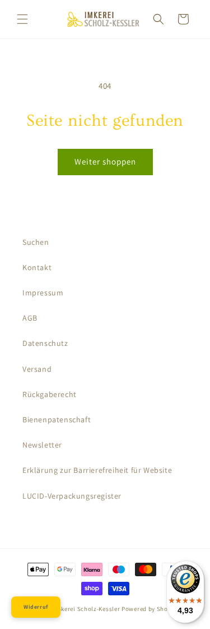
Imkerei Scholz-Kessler (87, 609)
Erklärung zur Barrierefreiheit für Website (97, 470)
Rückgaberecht (49, 394)
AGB (30, 318)
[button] (22, 19)
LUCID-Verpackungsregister (72, 496)
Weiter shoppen (105, 161)
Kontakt (37, 267)
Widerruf (36, 606)
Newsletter (42, 445)
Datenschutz (45, 343)
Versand (37, 369)
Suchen (35, 242)
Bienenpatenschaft (56, 419)
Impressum (42, 293)
